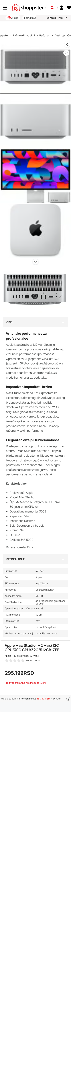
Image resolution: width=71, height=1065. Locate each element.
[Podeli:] (67, 45)
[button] (52, 7)
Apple (8, 655)
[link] (61, 7)
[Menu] (6, 7)
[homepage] (28, 7)
